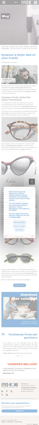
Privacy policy (19, 233)
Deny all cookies (19, 226)
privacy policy (16, 217)
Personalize (20, 230)
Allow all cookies (19, 222)
